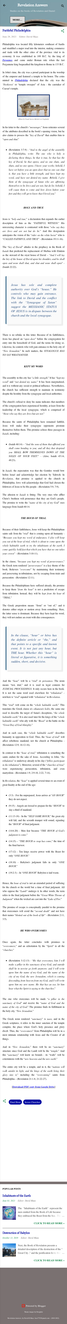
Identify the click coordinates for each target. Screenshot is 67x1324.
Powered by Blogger (35, 1305)
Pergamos (7, 60)
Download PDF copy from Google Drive (34, 1086)
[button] (63, 31)
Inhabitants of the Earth (16, 1196)
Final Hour (15, 1102)
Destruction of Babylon (16, 1233)
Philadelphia (21, 80)
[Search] (63, 6)
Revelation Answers (32, 5)
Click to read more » (49, 1223)
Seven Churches (32, 1102)
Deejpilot (39, 1312)
